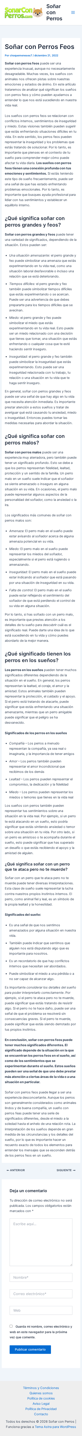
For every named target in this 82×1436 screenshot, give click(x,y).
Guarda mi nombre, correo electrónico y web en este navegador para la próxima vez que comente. (41, 1332)
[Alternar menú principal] (73, 12)
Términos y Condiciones (41, 1388)
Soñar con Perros (54, 12)
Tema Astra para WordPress (55, 1427)
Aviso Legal (41, 1404)
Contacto (41, 1414)
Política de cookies (41, 1398)
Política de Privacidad (41, 1409)
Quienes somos (41, 1393)
